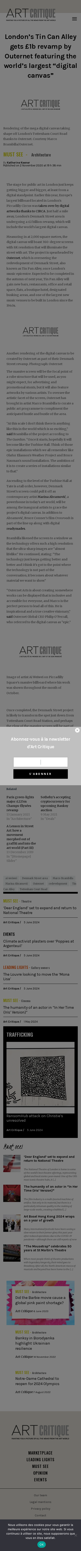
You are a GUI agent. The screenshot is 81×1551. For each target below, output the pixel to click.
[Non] (75, 1535)
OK (42, 1544)
